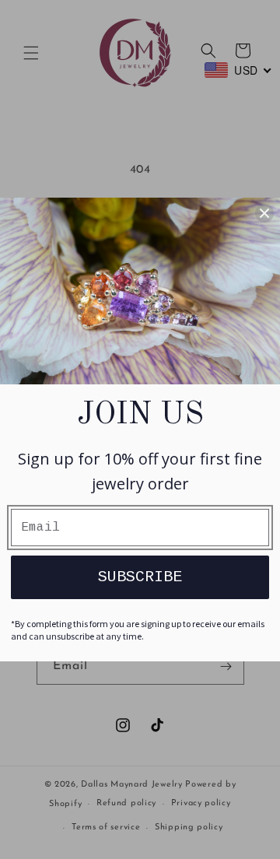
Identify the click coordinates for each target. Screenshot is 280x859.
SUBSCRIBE (140, 577)
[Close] (264, 213)
